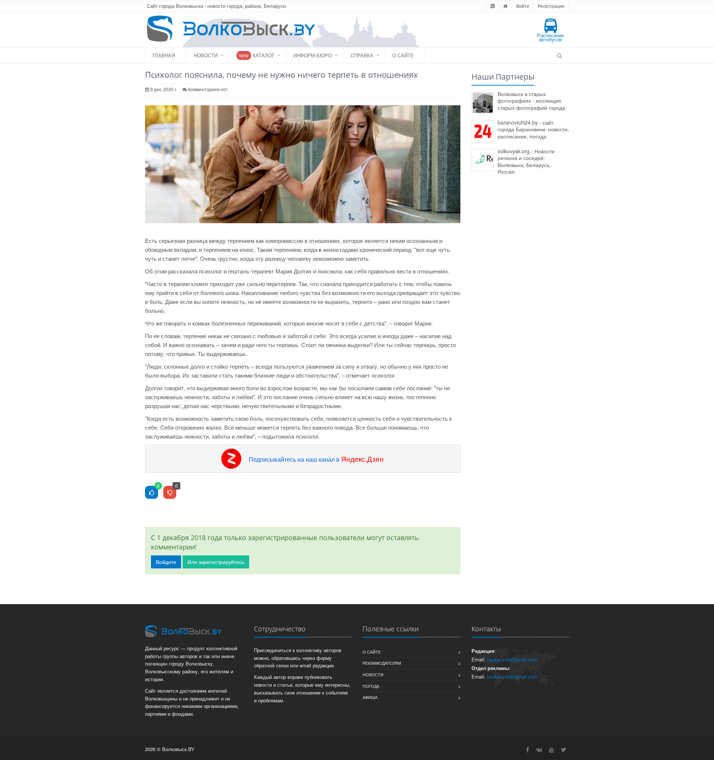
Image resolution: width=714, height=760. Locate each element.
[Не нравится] (169, 492)
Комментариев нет (208, 89)
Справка (362, 55)
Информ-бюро (312, 55)
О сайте (403, 55)
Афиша (370, 697)
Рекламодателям (382, 663)
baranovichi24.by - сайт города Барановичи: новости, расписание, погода (533, 129)
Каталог (256, 55)
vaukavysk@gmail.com (512, 659)
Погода (371, 686)
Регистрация (551, 6)
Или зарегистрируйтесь (215, 561)
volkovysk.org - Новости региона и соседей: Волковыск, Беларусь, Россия (526, 161)
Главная (163, 55)
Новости (206, 55)
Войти (522, 6)
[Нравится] (151, 492)
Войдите (166, 561)
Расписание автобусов (550, 37)
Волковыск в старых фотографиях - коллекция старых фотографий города (531, 100)
